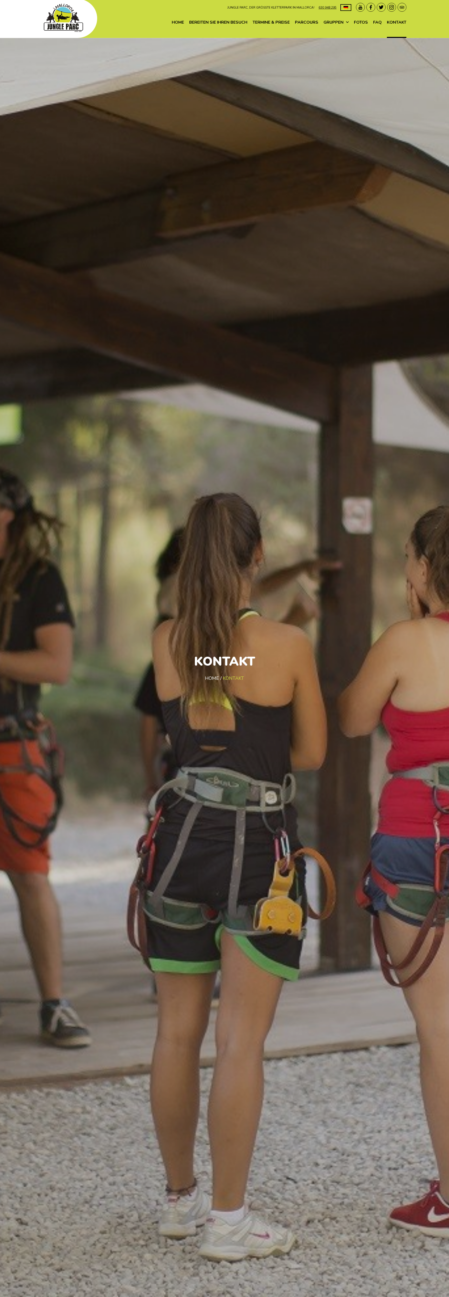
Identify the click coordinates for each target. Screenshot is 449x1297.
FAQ (377, 22)
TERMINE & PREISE (271, 22)
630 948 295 (327, 7)
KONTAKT (396, 22)
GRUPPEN (333, 22)
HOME (178, 22)
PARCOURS (306, 22)
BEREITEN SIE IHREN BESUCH (218, 22)
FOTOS (361, 22)
